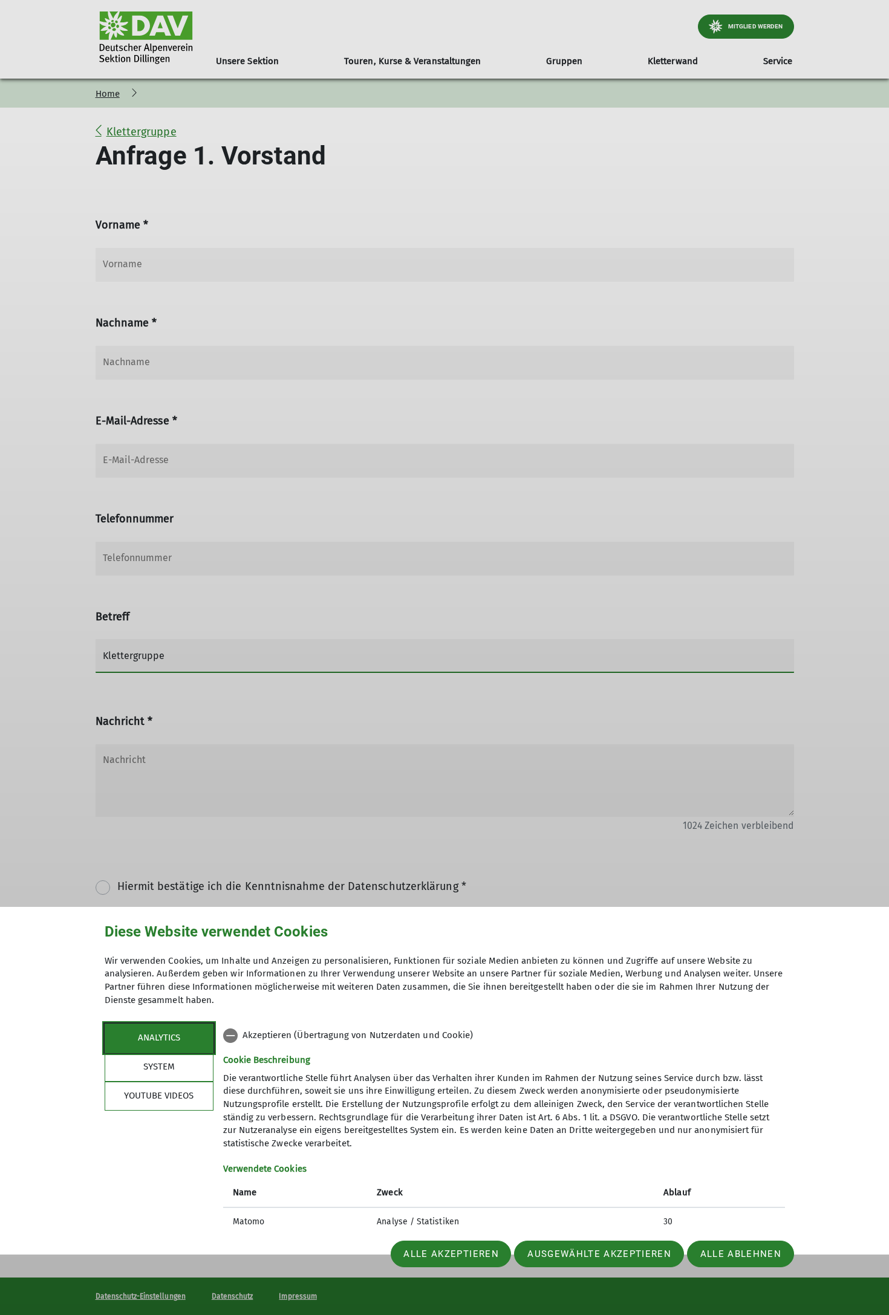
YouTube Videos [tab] (159, 1095)
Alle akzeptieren (450, 1253)
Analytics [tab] (159, 1037)
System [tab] (159, 1066)
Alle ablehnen (740, 1253)
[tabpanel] (504, 1130)
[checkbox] (504, 1036)
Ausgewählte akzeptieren (599, 1253)
